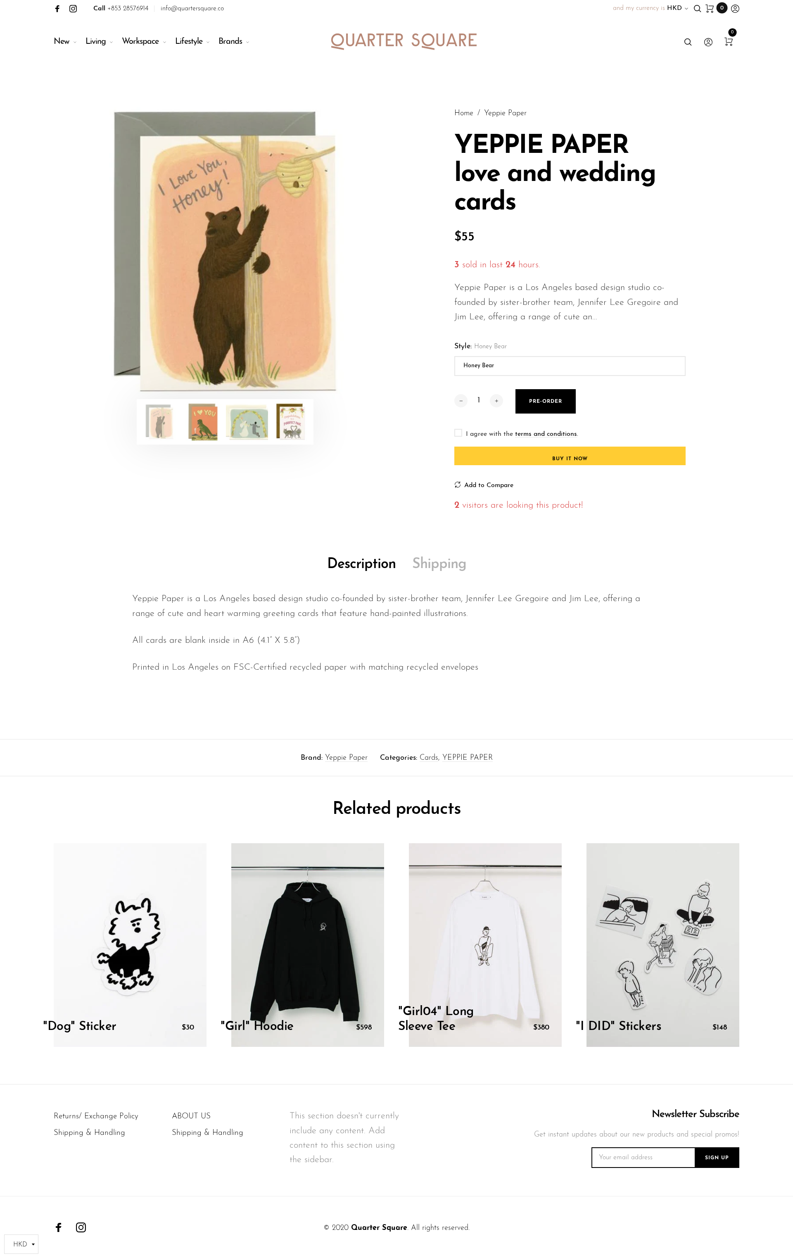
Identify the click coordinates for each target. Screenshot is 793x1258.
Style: (480, 346)
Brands (230, 42)
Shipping (439, 564)
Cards (429, 758)
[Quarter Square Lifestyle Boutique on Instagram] (73, 8)
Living (95, 42)
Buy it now (570, 459)
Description (361, 564)
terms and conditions (546, 434)
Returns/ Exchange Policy (96, 1116)
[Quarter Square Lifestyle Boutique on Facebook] (57, 8)
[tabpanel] (225, 252)
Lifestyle (188, 42)
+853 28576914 (120, 8)
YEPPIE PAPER (467, 758)
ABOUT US (191, 1116)
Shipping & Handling (89, 1133)
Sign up (717, 1158)
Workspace (140, 42)
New (61, 42)
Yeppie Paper (346, 758)
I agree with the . (522, 434)
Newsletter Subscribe (695, 1115)
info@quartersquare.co (192, 8)
